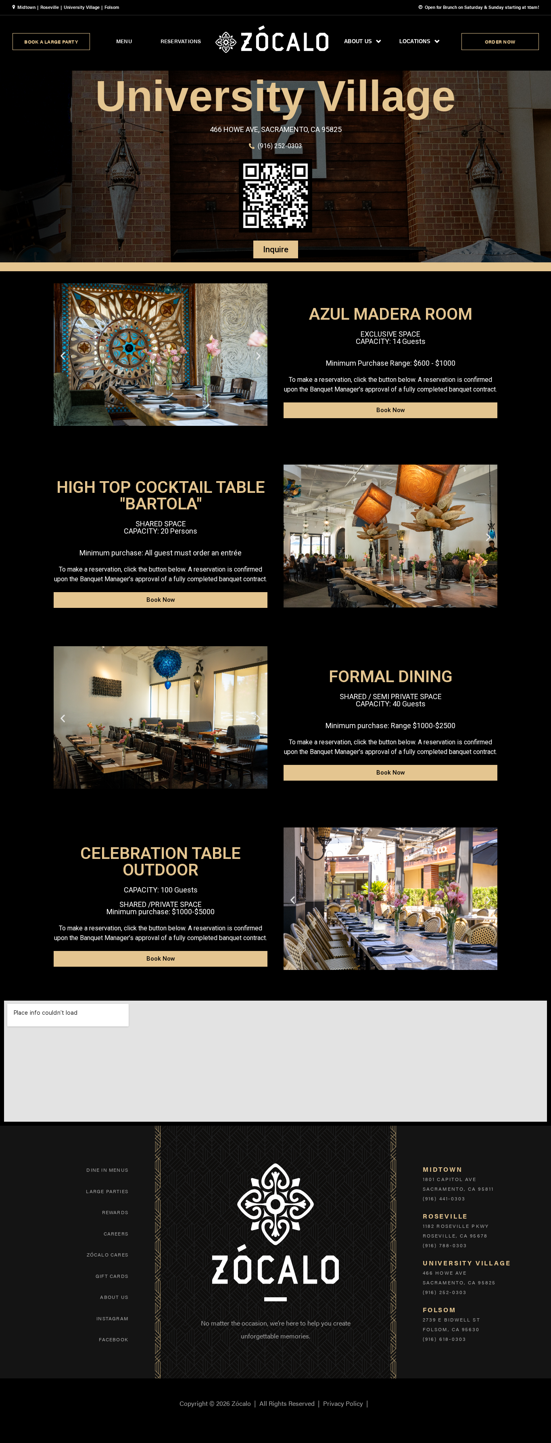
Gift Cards (112, 1276)
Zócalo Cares (107, 1254)
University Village (82, 7)
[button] (63, 356)
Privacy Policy (343, 1403)
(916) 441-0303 (444, 1198)
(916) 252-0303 (445, 1292)
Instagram (112, 1318)
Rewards (115, 1212)
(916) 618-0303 (444, 1338)
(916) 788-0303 (445, 1245)
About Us (114, 1297)
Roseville (49, 7)
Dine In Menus (107, 1169)
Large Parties (107, 1191)
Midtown (26, 7)
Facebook (113, 1339)
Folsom (111, 7)
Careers (116, 1233)
